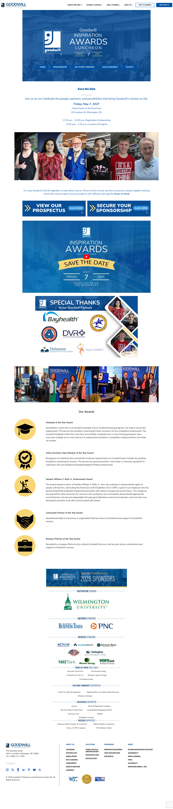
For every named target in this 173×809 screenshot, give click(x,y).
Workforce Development (113, 750)
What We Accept (91, 758)
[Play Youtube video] (86, 257)
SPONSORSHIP (60, 67)
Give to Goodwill (72, 760)
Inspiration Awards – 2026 (137, 767)
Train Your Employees (112, 753)
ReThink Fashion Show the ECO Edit (140, 750)
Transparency (71, 763)
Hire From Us (108, 756)
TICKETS (129, 67)
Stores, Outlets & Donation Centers (92, 751)
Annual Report (71, 756)
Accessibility (132, 763)
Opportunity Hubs (92, 755)
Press (130, 760)
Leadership (70, 770)
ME (42, 67)
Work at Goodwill (134, 756)
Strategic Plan (71, 753)
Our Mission (70, 750)
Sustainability (133, 753)
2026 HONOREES (110, 67)
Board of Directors (73, 767)
